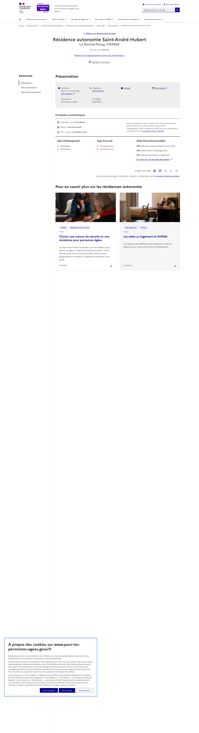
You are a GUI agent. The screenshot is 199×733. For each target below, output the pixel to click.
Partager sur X (171, 170)
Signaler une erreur (101, 61)
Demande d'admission (31, 92)
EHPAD (63, 227)
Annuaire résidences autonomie (52, 25)
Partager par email (160, 170)
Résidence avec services (79, 227)
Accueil (20, 19)
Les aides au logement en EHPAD (145, 236)
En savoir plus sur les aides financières (152, 159)
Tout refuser (67, 690)
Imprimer (154, 170)
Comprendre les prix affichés (153, 131)
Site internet (160, 88)
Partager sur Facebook (165, 170)
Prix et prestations (29, 87)
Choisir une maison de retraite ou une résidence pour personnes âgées (84, 238)
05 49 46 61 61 (98, 91)
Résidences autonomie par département (80, 25)
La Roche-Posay (113, 25)
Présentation (26, 83)
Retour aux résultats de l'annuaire (101, 33)
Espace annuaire (32, 25)
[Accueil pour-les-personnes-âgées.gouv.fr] (43, 8)
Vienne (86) (101, 25)
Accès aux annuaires (153, 4)
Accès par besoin (172, 4)
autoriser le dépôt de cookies (167, 176)
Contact (127, 88)
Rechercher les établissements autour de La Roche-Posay (99, 55)
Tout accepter (49, 690)
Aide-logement (131, 227)
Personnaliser (84, 690)
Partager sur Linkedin (176, 170)
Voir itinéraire (66, 93)
